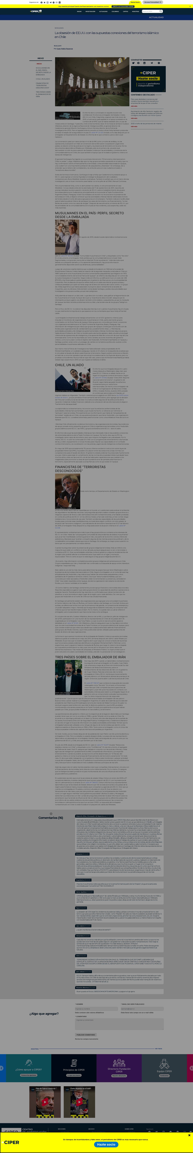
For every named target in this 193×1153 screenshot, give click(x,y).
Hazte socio (106, 1144)
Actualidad (103, 11)
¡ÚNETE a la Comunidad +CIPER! (123, 6)
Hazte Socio (135, 2)
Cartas (125, 11)
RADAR (79, 11)
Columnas (115, 11)
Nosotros (135, 11)
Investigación (90, 11)
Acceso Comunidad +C (152, 2)
